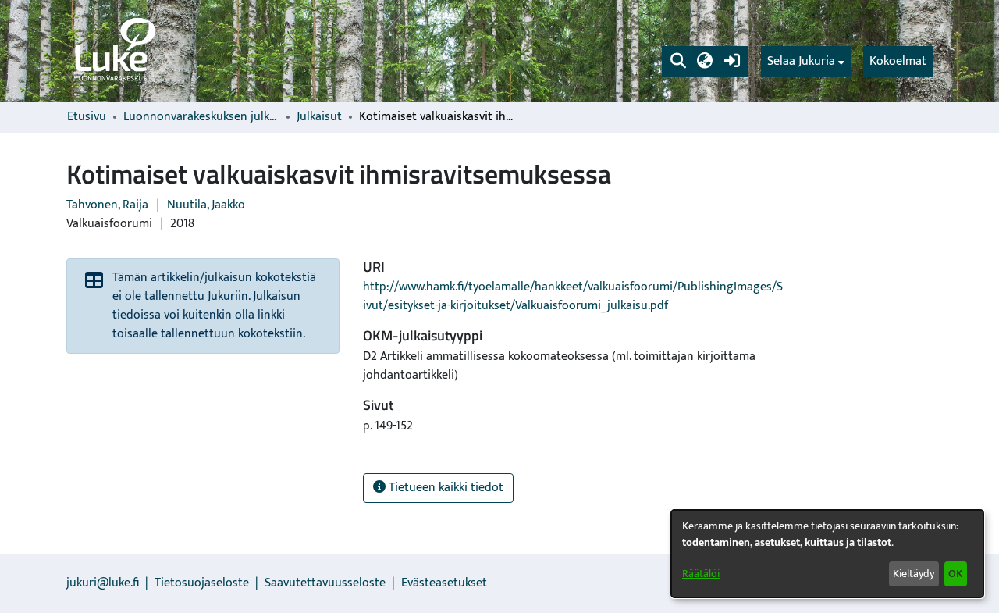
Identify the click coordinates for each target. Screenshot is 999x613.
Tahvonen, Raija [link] (107, 205)
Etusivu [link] (86, 117)
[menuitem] (806, 61)
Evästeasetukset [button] (444, 582)
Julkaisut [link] (319, 117)
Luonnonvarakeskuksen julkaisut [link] (201, 117)
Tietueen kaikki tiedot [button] (444, 487)
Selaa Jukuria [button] (801, 61)
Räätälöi (701, 573)
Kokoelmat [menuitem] (897, 61)
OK (955, 574)
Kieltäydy (913, 574)
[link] (114, 51)
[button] (678, 61)
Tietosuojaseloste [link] (202, 582)
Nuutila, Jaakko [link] (206, 205)
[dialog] (827, 553)
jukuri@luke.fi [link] (102, 582)
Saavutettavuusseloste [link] (325, 582)
